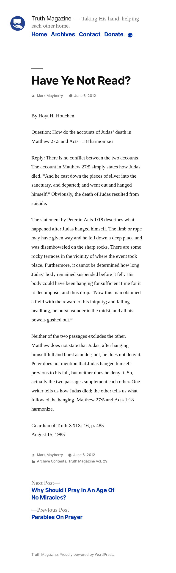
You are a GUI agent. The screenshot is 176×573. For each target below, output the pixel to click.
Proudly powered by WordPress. (87, 554)
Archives (63, 34)
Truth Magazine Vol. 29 (87, 461)
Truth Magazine (51, 18)
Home (39, 34)
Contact (90, 34)
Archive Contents (51, 461)
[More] (130, 35)
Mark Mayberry (50, 96)
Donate (114, 34)
